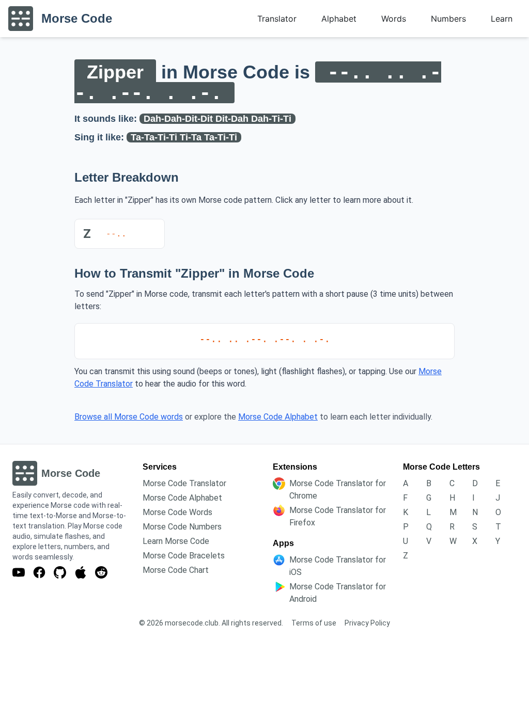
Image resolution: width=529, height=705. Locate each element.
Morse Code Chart (176, 570)
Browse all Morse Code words (128, 417)
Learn (501, 18)
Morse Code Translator (184, 483)
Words (393, 18)
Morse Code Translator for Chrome (337, 489)
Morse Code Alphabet (278, 417)
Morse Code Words (177, 512)
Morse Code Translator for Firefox (337, 516)
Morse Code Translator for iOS (337, 566)
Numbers (448, 18)
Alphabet (338, 18)
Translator (277, 18)
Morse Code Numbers (182, 527)
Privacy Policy (367, 623)
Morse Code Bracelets (184, 555)
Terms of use (313, 623)
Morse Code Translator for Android (337, 593)
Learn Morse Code (176, 541)
